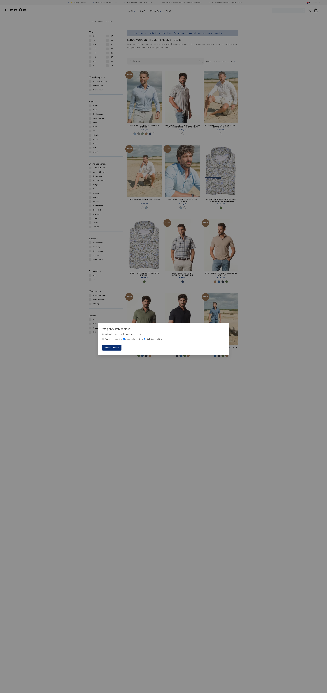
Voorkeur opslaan (111, 347)
